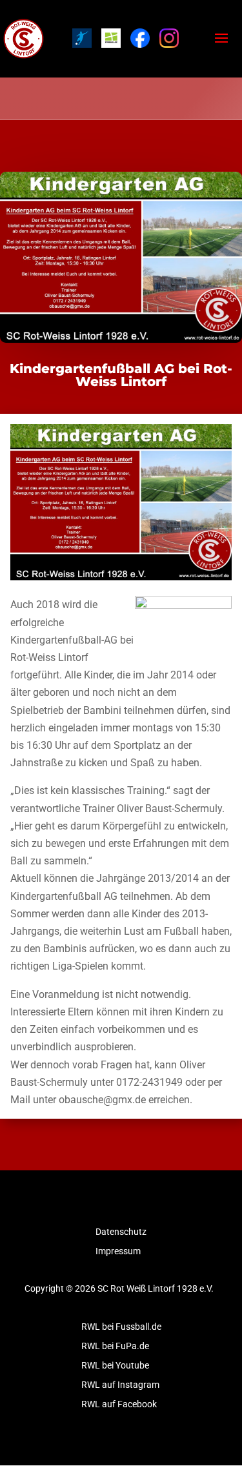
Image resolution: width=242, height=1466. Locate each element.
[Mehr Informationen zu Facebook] (140, 38)
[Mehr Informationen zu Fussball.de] (111, 38)
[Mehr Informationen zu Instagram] (169, 38)
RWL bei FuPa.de (115, 1346)
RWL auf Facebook (119, 1404)
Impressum (118, 1251)
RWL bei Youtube (115, 1365)
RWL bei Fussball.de (121, 1327)
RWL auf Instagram (120, 1385)
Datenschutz (121, 1232)
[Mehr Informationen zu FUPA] (82, 38)
